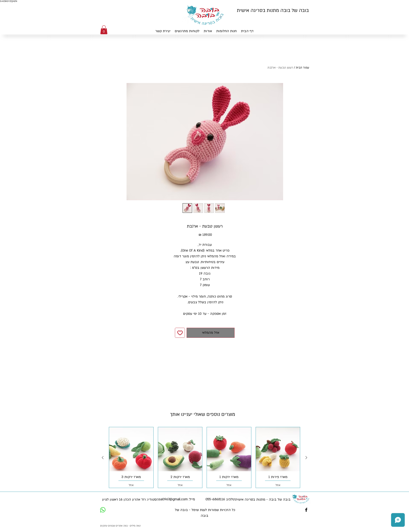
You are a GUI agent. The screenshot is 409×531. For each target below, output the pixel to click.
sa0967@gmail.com (173, 499)
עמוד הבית (302, 68)
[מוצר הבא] (102, 457)
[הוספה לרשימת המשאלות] (180, 333)
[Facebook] (306, 509)
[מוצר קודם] (306, 457)
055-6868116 (215, 499)
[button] (104, 29)
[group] (204, 457)
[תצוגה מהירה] (278, 449)
